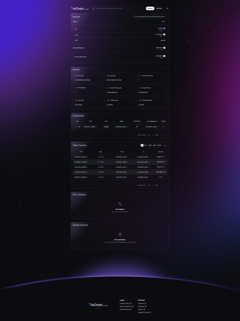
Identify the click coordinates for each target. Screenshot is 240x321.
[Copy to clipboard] (165, 16)
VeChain (141, 303)
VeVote (140, 309)
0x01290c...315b (121, 157)
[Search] (93, 8)
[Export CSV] (165, 145)
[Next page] (165, 135)
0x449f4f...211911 (80, 172)
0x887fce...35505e (80, 177)
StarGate (141, 306)
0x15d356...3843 (120, 126)
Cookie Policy (124, 309)
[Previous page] (161, 135)
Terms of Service (125, 306)
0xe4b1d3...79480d (89, 126)
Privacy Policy (124, 303)
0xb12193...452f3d (80, 157)
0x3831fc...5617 (121, 167)
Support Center (143, 312)
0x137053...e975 (121, 172)
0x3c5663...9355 (142, 162)
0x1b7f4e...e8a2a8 (80, 167)
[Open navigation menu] (167, 8)
